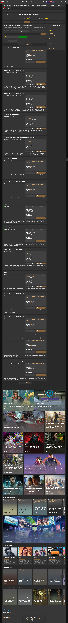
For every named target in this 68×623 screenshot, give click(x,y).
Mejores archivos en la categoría (12, 36)
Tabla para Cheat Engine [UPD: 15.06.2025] (14, 70)
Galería (42, 22)
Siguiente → (28, 44)
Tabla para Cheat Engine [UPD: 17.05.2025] (14, 181)
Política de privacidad (28, 606)
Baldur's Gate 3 (45, 5)
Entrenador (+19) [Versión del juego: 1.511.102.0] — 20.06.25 (19, 137)
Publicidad (7, 606)
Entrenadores (28, 51)
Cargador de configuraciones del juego (13, 361)
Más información (40, 61)
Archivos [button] (33, 1)
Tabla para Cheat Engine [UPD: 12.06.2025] (14, 93)
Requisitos (35, 22)
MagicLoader (7, 204)
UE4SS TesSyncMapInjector (11, 227)
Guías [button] (23, 1)
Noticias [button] (13, 1)
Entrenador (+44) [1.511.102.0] (11, 114)
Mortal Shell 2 (32, 5)
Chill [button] (43, 1)
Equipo (16, 606)
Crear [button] (9, 8)
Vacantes (19, 606)
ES (37, 606)
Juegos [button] (27, 1)
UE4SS (5, 272)
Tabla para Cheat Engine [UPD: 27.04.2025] (15, 293)
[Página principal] (4, 2)
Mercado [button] (38, 1)
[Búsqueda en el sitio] (62, 2)
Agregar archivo (23, 36)
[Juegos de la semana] (63, 5)
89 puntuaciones (33, 18)
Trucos (32, 10)
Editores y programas (30, 276)
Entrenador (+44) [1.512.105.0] (11, 47)
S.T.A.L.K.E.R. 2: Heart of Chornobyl (20, 5)
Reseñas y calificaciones (61, 22)
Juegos (7, 10)
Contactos (22, 606)
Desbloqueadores (29, 341)
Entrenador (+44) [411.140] (10, 158)
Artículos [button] (18, 1)
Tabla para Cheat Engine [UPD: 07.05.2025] (15, 249)
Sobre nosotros (11, 606)
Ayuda (4, 606)
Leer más (35, 17)
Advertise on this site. (7, 612)
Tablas (27, 74)
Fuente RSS (34, 606)
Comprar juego (18, 22)
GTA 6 (38, 5)
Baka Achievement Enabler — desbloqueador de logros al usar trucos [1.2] (22, 338)
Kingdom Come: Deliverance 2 (56, 5)
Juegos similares (50, 22)
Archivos (28, 10)
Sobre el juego (8, 22)
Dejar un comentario (8, 408)
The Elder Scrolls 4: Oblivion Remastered (17, 10)
